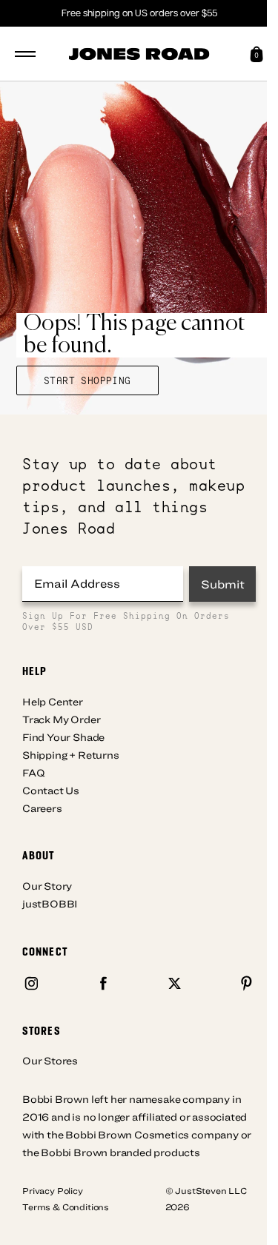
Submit (223, 584)
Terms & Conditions (65, 1206)
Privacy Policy (52, 1190)
